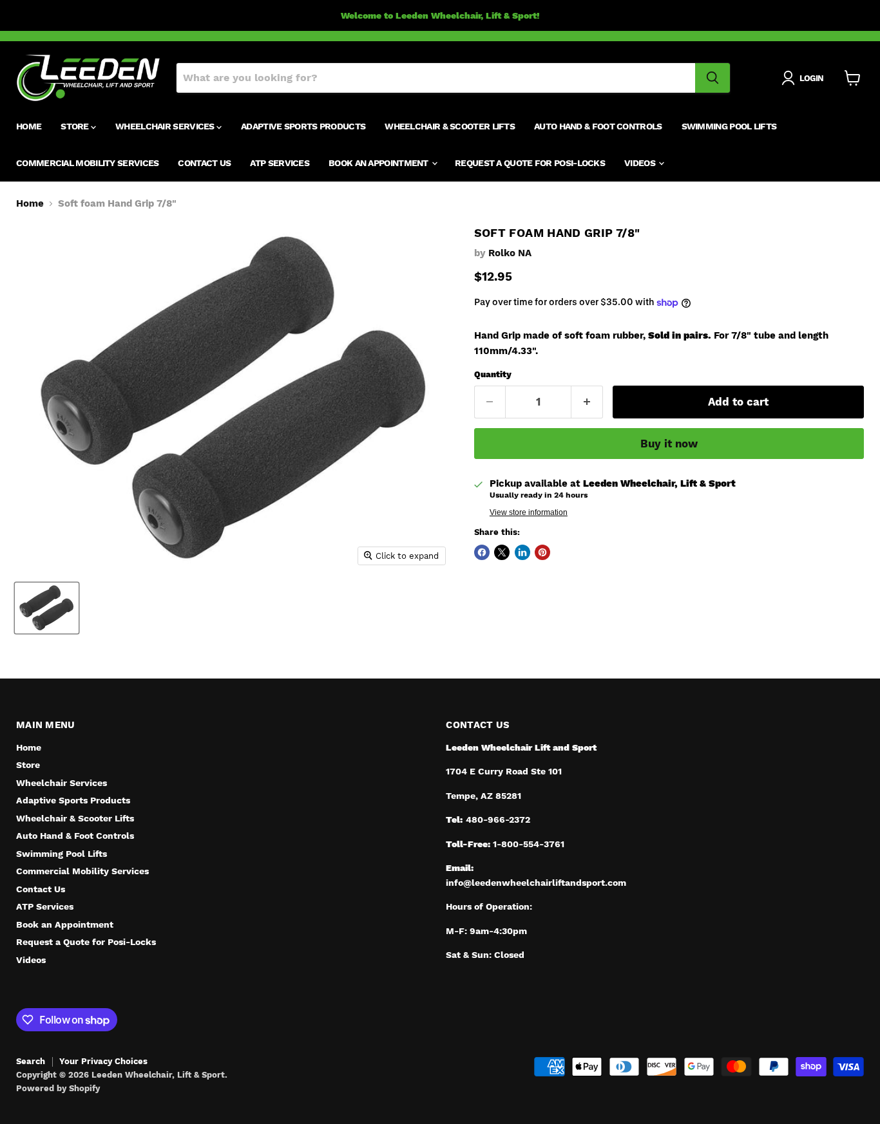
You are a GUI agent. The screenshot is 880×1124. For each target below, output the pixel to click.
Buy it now (669, 443)
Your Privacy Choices (103, 1061)
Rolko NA (509, 253)
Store (76, 126)
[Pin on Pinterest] (542, 552)
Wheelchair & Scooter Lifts (450, 126)
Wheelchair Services (165, 126)
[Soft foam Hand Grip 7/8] (47, 608)
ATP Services (279, 163)
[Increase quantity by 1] (587, 402)
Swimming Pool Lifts (729, 126)
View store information (529, 512)
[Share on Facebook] (482, 552)
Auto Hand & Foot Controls (598, 126)
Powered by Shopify (58, 1088)
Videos (640, 163)
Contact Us (204, 163)
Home (28, 126)
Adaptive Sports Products (303, 126)
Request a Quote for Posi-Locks (530, 163)
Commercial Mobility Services (87, 163)
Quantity (493, 374)
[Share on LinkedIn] (522, 552)
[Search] (712, 78)
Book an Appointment (379, 163)
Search (30, 1061)
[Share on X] (502, 552)
